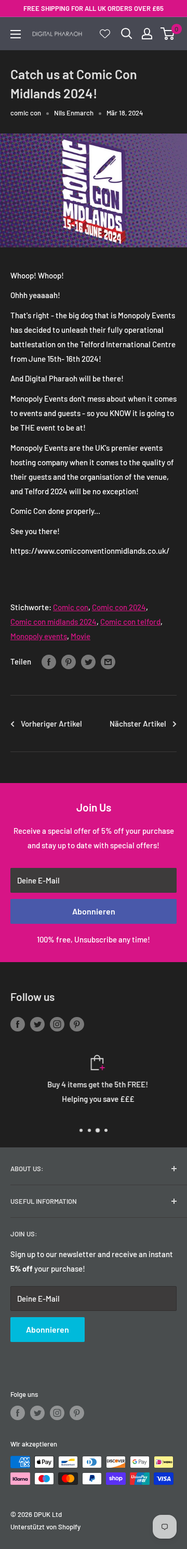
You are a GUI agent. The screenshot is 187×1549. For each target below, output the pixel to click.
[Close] (171, 1356)
